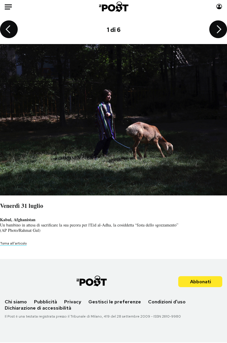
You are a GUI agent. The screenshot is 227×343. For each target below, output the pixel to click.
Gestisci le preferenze (114, 302)
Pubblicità (45, 302)
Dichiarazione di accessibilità (38, 308)
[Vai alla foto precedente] (9, 29)
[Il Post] (113, 6)
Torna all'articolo (13, 243)
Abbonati (200, 282)
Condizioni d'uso (167, 302)
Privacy (72, 302)
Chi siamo (16, 302)
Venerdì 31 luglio (21, 205)
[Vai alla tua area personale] (219, 7)
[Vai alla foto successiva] (218, 29)
